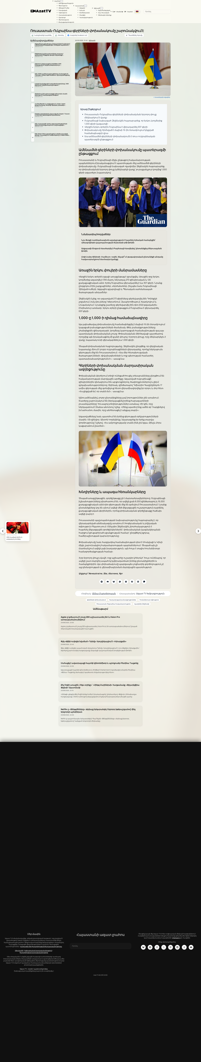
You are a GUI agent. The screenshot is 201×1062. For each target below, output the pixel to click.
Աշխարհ (92, 40)
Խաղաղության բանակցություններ (122, 600)
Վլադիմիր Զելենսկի (141, 604)
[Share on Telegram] (101, 581)
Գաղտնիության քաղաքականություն (34, 953)
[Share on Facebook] (132, 581)
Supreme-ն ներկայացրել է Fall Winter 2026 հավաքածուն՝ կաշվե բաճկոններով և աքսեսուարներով (48, 64)
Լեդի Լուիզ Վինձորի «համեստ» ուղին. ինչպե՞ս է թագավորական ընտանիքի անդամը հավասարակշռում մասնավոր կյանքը (122, 258)
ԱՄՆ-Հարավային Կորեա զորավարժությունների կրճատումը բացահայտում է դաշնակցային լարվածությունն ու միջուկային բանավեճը (51, 124)
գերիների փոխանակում (96, 600)
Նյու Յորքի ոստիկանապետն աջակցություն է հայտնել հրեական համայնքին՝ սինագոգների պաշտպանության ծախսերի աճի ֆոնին (118, 241)
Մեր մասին (19, 951)
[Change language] (137, 12)
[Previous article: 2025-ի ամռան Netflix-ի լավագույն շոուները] (2, 531)
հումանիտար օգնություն (149, 600)
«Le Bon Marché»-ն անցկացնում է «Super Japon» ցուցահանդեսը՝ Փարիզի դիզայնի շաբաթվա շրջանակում (50, 104)
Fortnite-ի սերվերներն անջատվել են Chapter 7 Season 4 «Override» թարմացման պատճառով (52, 114)
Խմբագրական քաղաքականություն (38, 951)
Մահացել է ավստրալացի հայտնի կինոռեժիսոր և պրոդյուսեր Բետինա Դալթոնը (99, 663)
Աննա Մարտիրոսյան (104, 593)
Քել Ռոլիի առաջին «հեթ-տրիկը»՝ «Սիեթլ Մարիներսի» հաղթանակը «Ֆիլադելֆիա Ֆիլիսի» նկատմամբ (100, 686)
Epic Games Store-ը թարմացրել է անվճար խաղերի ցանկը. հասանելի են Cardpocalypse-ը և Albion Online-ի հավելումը (52, 134)
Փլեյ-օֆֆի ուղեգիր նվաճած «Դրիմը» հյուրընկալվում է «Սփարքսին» (93, 641)
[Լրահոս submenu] (61, 1)
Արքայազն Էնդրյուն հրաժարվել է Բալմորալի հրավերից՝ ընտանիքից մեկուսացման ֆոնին (121, 249)
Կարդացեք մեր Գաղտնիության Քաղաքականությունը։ (41, 946)
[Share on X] (126, 581)
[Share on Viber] (144, 581)
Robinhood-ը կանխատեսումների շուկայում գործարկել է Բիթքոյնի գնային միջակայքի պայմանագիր (49, 54)
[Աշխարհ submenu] (101, 8)
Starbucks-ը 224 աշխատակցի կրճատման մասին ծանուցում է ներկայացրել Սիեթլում (51, 94)
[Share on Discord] (107, 581)
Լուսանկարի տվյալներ (162, 97)
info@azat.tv (176, 938)
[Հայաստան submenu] (85, 6)
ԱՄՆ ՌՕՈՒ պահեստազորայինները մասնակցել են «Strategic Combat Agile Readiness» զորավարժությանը (52, 74)
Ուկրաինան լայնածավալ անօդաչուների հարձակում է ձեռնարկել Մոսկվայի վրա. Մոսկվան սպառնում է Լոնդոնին (52, 44)
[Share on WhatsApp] (119, 581)
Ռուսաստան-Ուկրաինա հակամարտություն (114, 604)
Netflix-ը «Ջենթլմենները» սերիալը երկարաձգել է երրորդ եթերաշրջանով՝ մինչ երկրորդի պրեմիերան (98, 710)
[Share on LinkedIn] (138, 581)
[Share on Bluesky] (113, 581)
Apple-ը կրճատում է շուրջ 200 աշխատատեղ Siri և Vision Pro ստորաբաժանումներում (90, 618)
